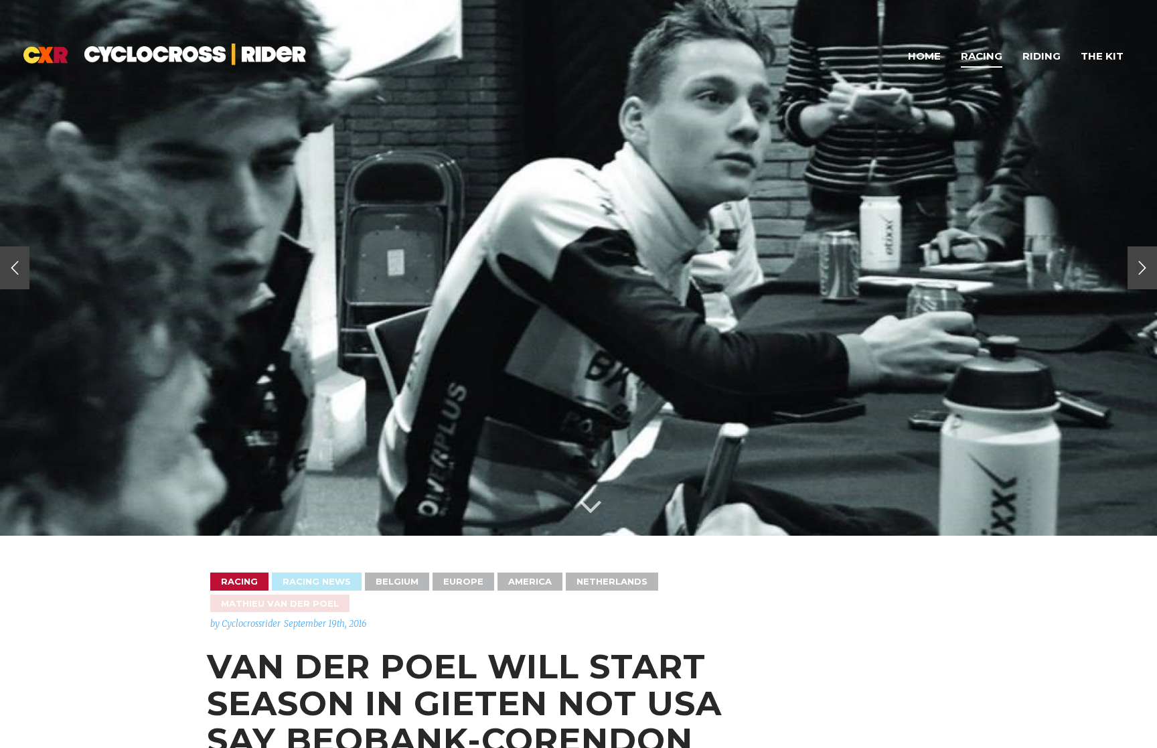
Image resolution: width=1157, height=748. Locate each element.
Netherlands (611, 581)
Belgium (397, 581)
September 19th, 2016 (325, 623)
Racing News (317, 581)
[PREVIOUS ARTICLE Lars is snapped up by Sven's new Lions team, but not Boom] (14, 267)
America (530, 581)
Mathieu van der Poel (280, 603)
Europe (463, 581)
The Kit (1102, 56)
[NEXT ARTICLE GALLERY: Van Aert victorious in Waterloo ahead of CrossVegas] (1142, 267)
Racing (981, 56)
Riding (1041, 56)
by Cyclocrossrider (245, 623)
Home (924, 56)
